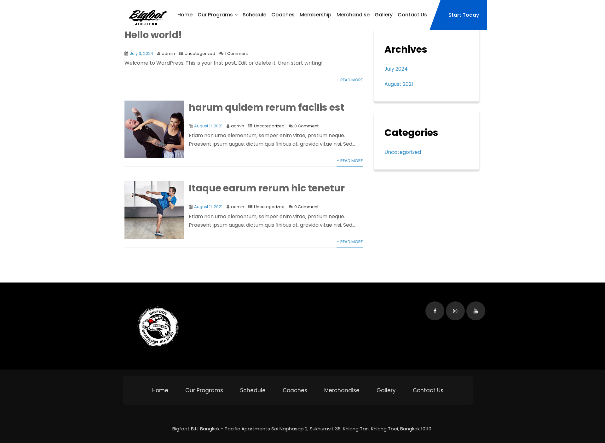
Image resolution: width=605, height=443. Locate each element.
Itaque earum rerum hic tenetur (267, 188)
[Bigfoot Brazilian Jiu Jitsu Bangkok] (146, 18)
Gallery (384, 14)
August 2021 (398, 84)
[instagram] (455, 310)
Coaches (283, 14)
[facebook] (434, 310)
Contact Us (412, 14)
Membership (315, 14)
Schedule (254, 14)
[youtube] (475, 310)
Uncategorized (200, 53)
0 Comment (306, 126)
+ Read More (350, 80)
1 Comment (236, 53)
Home (185, 14)
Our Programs (215, 14)
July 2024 (396, 69)
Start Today (463, 15)
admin (168, 53)
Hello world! (153, 35)
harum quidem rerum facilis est (266, 107)
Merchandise (353, 14)
